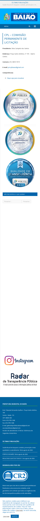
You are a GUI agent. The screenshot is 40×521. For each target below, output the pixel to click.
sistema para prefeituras (28, 485)
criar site (15, 485)
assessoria (16, 488)
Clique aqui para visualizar (15, 78)
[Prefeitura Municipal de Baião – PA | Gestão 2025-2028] (20, 16)
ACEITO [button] (14, 516)
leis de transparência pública (12, 493)
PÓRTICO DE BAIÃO (19, 5)
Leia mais (19, 510)
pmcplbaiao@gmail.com (16, 67)
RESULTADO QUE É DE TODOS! (12, 458)
